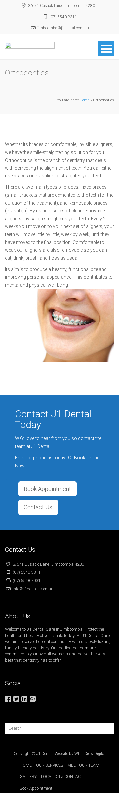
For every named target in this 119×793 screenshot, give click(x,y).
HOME (26, 765)
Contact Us (38, 507)
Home (85, 100)
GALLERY (28, 776)
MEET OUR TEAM (83, 765)
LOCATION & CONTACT (62, 776)
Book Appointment (47, 488)
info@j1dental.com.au (33, 588)
